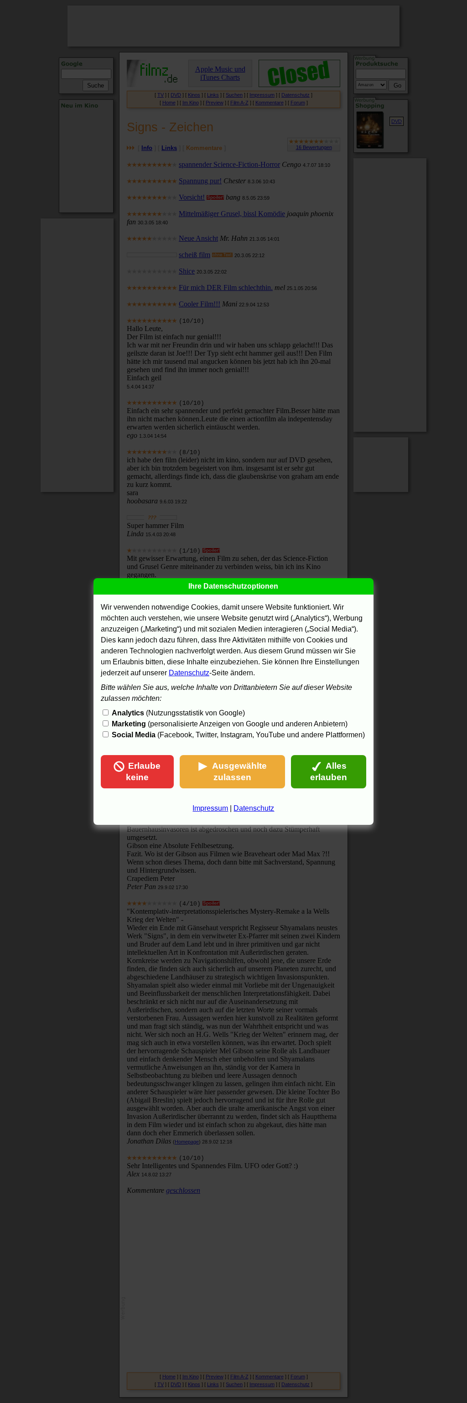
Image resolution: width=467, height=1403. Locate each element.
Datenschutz (189, 673)
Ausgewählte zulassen (239, 771)
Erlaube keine (143, 771)
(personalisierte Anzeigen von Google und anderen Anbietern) (230, 724)
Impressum (210, 808)
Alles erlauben (328, 771)
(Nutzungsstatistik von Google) (178, 713)
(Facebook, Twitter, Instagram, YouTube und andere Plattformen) (238, 735)
